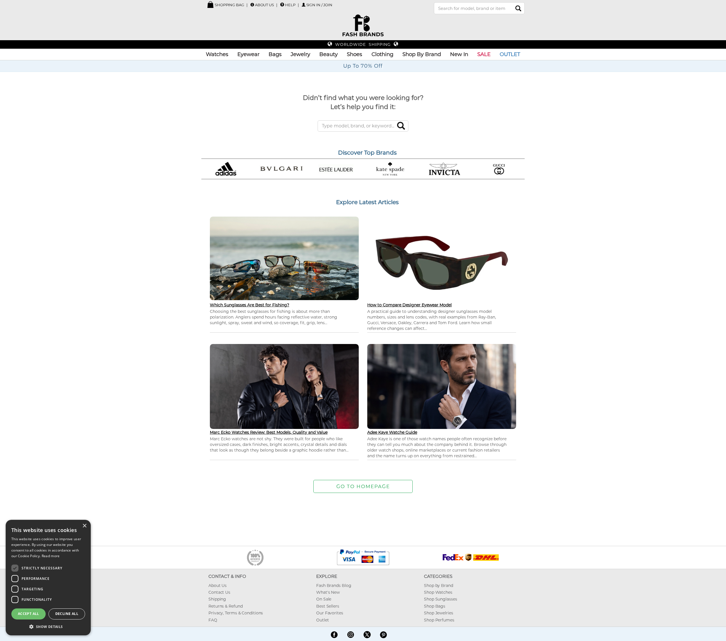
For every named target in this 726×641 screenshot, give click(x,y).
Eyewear (248, 54)
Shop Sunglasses (440, 599)
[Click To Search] (518, 8)
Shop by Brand (438, 585)
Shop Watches (438, 592)
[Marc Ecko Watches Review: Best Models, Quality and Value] (284, 386)
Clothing (382, 54)
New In (459, 54)
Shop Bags (434, 606)
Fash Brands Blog (333, 585)
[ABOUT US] (252, 5)
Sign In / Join (319, 5)
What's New (328, 592)
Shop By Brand (421, 54)
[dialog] (48, 577)
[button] (48, 626)
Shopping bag (229, 5)
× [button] (84, 526)
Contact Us (219, 592)
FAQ (212, 620)
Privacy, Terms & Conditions (235, 613)
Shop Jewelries (438, 613)
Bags (275, 54)
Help (290, 5)
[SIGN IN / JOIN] (303, 5)
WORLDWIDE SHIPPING (363, 44)
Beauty (328, 54)
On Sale (323, 599)
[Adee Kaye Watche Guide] (441, 386)
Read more (51, 556)
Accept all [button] (28, 613)
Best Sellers (327, 606)
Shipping (217, 599)
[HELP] (282, 5)
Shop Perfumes (439, 620)
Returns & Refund (225, 606)
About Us (264, 5)
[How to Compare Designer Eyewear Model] (441, 262)
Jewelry (300, 54)
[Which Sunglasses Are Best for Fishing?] (284, 258)
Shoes (354, 54)
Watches (217, 54)
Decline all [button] (66, 613)
